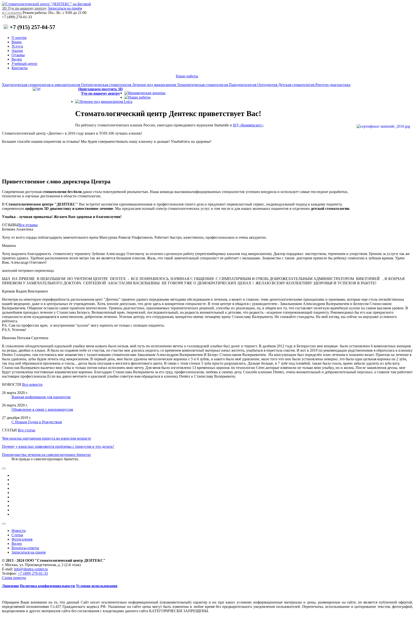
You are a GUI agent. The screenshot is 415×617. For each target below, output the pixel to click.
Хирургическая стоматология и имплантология (41, 85)
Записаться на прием (29, 552)
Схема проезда (14, 578)
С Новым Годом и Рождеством (37, 422)
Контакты (20, 68)
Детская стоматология (296, 85)
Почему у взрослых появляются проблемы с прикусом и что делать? (58, 446)
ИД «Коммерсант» (248, 125)
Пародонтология (243, 85)
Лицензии (10, 586)
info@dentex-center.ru (31, 569)
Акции (17, 51)
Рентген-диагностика (332, 85)
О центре (19, 38)
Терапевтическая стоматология (203, 85)
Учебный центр (24, 64)
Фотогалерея (22, 539)
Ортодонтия (267, 85)
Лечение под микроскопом (154, 85)
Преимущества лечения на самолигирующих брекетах (46, 455)
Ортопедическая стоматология (106, 85)
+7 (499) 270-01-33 (33, 573)
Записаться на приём (65, 8)
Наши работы (187, 76)
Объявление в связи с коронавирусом (42, 409)
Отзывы (18, 55)
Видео (17, 59)
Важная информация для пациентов (41, 397)
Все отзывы (28, 225)
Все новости (32, 384)
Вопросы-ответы (25, 548)
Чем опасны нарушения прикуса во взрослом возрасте (46, 438)
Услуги (17, 46)
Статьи (17, 535)
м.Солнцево (12, 13)
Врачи (17, 42)
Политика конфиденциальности (47, 586)
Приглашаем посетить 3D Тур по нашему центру (100, 91)
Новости (19, 531)
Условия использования (96, 586)
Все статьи (26, 430)
